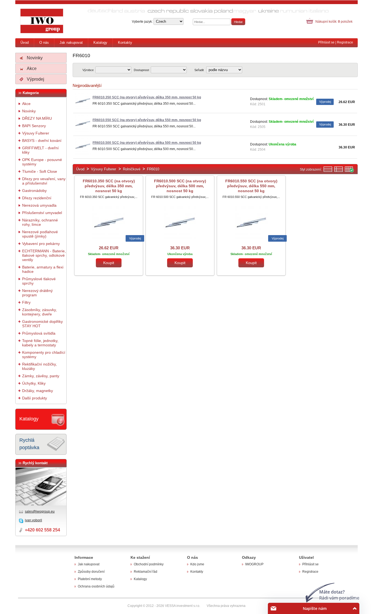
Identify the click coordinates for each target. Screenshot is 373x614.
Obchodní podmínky (149, 564)
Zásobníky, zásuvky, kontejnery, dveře (39, 312)
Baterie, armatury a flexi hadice (42, 269)
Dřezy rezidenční (36, 198)
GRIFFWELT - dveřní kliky (40, 150)
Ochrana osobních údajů (96, 586)
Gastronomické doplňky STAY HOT (42, 323)
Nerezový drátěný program (37, 292)
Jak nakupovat (71, 42)
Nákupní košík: (334, 22)
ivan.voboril (33, 520)
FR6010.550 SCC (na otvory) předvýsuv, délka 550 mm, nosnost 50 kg (251, 186)
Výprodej (35, 79)
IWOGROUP (254, 564)
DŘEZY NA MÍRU (37, 118)
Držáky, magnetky (37, 390)
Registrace (345, 42)
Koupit (108, 263)
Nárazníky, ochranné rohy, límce (40, 222)
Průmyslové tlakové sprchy (39, 281)
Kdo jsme (197, 564)
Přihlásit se (326, 42)
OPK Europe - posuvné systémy (42, 161)
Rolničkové (131, 169)
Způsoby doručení (91, 572)
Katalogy (100, 42)
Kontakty (125, 42)
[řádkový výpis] (328, 171)
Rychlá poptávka (29, 443)
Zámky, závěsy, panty (40, 376)
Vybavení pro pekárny (41, 243)
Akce (32, 68)
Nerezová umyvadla (39, 205)
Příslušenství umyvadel (42, 212)
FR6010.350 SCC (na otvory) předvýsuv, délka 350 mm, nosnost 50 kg (109, 186)
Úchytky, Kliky (34, 383)
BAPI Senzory (34, 126)
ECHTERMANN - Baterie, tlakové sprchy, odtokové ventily (44, 255)
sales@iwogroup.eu (40, 511)
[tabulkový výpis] (349, 171)
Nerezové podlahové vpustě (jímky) (40, 234)
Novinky (35, 57)
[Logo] (42, 21)
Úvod (24, 42)
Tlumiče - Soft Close (39, 171)
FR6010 (153, 169)
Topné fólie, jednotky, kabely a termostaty (40, 342)
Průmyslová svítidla (38, 333)
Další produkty (34, 398)
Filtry (26, 302)
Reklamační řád (145, 572)
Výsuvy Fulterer (35, 133)
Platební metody (90, 579)
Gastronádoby (34, 190)
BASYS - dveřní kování (41, 140)
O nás (44, 42)
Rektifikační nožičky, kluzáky (39, 366)
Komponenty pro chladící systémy (43, 354)
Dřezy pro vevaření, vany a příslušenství (44, 181)
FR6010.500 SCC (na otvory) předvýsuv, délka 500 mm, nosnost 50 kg (180, 186)
